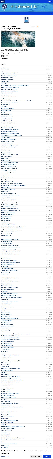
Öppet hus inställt (4, 266)
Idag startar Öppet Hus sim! (6, 114)
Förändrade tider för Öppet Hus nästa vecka (10, 239)
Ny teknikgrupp (4, 173)
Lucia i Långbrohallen (5, 401)
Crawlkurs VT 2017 (5, 445)
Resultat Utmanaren (5, 175)
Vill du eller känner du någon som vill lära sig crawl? (11, 135)
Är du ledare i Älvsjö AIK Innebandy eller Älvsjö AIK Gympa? (13, 437)
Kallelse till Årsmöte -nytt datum (7, 181)
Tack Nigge (3, 424)
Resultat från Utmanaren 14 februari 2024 (9, 154)
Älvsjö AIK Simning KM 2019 (7, 345)
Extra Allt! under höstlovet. (6, 314)
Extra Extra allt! (4, 399)
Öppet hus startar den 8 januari (7, 306)
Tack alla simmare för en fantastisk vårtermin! (10, 337)
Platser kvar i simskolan (6, 148)
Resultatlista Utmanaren (6, 98)
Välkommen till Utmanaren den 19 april (9, 202)
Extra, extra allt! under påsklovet (7, 347)
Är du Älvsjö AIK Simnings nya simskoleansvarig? (11, 339)
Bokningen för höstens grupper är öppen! (9, 71)
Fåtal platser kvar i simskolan (7, 324)
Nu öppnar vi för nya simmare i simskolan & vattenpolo (12, 183)
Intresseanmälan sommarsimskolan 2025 (9, 91)
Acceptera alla (47, 456)
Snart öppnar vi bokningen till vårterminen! (9, 102)
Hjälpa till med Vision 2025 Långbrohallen (9, 287)
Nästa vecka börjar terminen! (7, 116)
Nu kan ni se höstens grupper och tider (9, 131)
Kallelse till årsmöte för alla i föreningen (9, 89)
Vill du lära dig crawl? (5, 349)
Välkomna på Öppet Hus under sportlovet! (9, 301)
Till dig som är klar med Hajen (7, 252)
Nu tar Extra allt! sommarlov (6, 385)
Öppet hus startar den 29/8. (6, 216)
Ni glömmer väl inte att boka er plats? (8, 123)
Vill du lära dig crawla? (5, 436)
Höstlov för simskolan (5, 272)
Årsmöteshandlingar (5, 322)
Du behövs (3, 256)
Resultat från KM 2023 (5, 191)
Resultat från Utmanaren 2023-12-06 (8, 166)
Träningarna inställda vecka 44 (7, 268)
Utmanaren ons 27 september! (7, 177)
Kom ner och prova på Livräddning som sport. (10, 318)
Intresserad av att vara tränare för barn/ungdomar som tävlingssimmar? (15, 333)
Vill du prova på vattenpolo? (6, 303)
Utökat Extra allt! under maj (6, 343)
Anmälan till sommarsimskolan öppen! (9, 139)
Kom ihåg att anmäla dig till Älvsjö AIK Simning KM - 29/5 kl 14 (13, 226)
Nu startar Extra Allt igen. (6, 330)
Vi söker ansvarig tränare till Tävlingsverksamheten (11, 229)
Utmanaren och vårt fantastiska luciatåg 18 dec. (10, 210)
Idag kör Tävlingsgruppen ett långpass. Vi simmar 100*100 (13, 426)
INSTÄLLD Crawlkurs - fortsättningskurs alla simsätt (11, 297)
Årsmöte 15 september (6, 220)
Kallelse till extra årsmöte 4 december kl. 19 (9, 168)
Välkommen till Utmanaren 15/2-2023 (8, 206)
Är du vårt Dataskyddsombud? (7, 357)
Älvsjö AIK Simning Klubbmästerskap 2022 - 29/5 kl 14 (12, 227)
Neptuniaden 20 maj (5, 414)
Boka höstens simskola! (6, 218)
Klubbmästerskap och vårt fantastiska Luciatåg (10, 368)
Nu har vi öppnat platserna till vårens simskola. (10, 262)
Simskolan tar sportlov (5, 391)
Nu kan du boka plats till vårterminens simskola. (10, 360)
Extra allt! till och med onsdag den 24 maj (9, 420)
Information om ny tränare (6, 152)
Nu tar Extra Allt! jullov (5, 364)
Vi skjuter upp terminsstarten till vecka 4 (9, 260)
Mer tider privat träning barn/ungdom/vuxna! (10, 133)
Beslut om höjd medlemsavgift (7, 214)
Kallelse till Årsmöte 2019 (6, 328)
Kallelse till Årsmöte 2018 (6, 374)
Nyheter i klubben (4, 158)
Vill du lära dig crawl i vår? (6, 233)
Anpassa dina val (5, 456)
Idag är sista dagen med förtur (7, 127)
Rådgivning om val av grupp (6, 118)
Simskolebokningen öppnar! (7, 77)
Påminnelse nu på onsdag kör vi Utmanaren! (10, 145)
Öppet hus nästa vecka (5, 312)
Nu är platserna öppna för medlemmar (9, 164)
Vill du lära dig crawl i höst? (6, 243)
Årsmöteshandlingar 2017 (6, 405)
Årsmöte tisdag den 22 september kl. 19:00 (9, 278)
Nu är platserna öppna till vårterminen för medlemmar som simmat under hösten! (17, 100)
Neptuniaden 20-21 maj (6, 412)
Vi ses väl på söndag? (5, 137)
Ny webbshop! (4, 179)
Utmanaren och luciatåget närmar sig (8, 172)
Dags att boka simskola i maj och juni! (8, 75)
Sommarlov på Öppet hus (6, 283)
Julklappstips (4, 358)
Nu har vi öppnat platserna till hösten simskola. (10, 281)
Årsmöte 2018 (4, 372)
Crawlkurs (3, 353)
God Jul (2, 441)
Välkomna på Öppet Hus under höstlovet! (9, 270)
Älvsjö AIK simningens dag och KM (8, 73)
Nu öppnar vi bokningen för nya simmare (9, 162)
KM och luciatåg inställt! (6, 362)
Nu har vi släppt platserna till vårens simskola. (10, 393)
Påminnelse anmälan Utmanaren (7, 200)
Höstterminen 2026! (5, 69)
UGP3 (2, 409)
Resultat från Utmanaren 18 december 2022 (10, 208)
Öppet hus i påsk (4, 291)
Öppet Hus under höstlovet (6, 241)
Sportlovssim (4, 432)
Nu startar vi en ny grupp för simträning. (9, 378)
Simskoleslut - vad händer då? (7, 79)
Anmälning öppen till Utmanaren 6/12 (8, 170)
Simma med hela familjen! (6, 430)
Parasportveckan (4, 331)
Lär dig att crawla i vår (5, 304)
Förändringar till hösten (6, 187)
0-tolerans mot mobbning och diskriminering (10, 403)
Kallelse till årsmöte (5, 68)
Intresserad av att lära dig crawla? (8, 326)
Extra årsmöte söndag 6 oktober (7, 108)
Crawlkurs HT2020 (5, 274)
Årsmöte (3, 112)
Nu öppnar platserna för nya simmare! (8, 125)
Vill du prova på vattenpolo (6, 320)
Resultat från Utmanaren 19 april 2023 (8, 199)
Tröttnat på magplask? (5, 434)
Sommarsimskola (4, 418)
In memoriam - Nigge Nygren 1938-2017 (9, 410)
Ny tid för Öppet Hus (5, 104)
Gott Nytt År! (3, 308)
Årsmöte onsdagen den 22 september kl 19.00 (10, 247)
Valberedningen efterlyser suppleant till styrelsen (11, 251)
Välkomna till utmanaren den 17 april (8, 147)
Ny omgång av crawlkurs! (6, 110)
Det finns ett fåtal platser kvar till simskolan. (10, 439)
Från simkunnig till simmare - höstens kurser (10, 87)
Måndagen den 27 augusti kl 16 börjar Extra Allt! (10, 376)
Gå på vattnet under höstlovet (7, 370)
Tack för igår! (4, 83)
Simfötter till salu (4, 299)
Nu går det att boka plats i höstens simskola (10, 335)
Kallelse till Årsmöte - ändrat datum (8, 189)
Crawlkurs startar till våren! (6, 160)
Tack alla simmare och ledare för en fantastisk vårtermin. (12, 380)
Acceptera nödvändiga (36, 456)
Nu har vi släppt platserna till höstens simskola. (10, 254)
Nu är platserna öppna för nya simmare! (9, 96)
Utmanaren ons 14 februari (6, 156)
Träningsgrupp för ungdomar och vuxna (9, 443)
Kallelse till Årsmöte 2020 (6, 279)
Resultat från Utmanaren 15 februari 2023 (9, 204)
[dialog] (26, 453)
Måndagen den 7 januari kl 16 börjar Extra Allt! (10, 355)
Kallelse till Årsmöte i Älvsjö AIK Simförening (10, 129)
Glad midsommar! (4, 222)
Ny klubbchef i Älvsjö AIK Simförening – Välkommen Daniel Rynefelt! (15, 85)
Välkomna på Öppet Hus (6, 197)
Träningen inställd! (5, 366)
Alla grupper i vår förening (6, 120)
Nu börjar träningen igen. (6, 258)
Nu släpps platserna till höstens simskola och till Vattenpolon (13, 185)
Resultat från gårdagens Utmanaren (8, 212)
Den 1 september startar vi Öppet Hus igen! (9, 245)
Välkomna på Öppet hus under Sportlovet (9, 231)
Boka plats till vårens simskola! (7, 264)
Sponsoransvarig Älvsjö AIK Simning (8, 249)
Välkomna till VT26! (5, 81)
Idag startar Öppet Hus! (6, 95)
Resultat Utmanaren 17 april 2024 (7, 141)
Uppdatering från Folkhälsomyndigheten (9, 293)
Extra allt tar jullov (4, 447)
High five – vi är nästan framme (7, 422)
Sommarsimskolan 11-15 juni (7, 383)
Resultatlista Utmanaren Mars (7, 93)
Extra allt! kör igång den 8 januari (7, 395)
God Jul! (3, 310)
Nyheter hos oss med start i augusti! (8, 121)
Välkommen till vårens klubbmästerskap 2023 (10, 195)
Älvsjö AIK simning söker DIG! (7, 143)
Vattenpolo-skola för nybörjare (7, 387)
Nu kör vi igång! (4, 351)
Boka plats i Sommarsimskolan (7, 285)
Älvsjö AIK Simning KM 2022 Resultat (8, 224)
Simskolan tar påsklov (5, 389)
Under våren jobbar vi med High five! (8, 428)
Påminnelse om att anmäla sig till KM (8, 193)
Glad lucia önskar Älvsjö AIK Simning (8, 397)
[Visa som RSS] (37, 26)
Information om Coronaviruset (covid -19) (9, 295)
